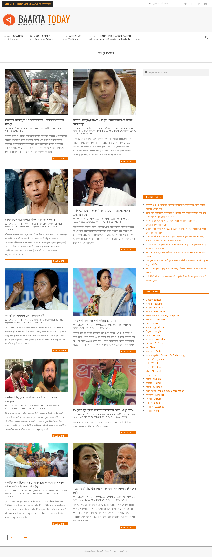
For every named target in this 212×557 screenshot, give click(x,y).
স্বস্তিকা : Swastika (41, 226)
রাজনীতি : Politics (52, 128)
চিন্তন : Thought (96, 128)
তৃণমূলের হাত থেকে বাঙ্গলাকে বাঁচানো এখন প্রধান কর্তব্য (30, 219)
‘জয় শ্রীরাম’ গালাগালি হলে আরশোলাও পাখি (24, 315)
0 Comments (17, 131)
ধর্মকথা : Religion (153, 335)
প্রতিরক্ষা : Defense (112, 128)
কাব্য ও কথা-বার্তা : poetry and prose (163, 315)
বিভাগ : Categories (155, 359)
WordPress (123, 551)
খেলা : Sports (152, 323)
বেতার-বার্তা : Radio (154, 367)
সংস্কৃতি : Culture (153, 398)
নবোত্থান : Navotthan (156, 339)
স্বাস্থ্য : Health (152, 410)
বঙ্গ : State (25, 128)
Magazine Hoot (103, 551)
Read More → (60, 158)
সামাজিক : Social (129, 131)
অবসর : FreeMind (154, 303)
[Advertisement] (176, 150)
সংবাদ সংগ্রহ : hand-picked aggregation (104, 131)
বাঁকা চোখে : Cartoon (155, 351)
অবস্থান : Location (154, 307)
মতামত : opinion (79, 131)
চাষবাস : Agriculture (155, 327)
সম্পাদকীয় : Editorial (155, 394)
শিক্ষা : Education (154, 386)
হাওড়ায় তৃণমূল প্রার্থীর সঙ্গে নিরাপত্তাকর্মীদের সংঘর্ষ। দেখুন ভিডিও (103, 410)
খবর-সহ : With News (155, 319)
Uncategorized (153, 299)
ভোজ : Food (151, 375)
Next (25, 537)
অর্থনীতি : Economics (155, 311)
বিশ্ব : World (152, 363)
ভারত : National (37, 128)
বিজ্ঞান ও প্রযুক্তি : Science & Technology (165, 355)
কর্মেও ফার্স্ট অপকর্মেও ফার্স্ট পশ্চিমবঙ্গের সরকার (94, 321)
